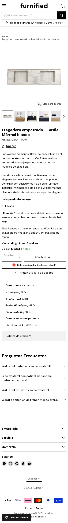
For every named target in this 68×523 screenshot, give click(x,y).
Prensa (40, 508)
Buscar (28, 508)
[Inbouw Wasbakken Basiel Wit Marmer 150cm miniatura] (44, 116)
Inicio (5, 36)
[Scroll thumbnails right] (63, 116)
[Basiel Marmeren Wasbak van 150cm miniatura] (19, 116)
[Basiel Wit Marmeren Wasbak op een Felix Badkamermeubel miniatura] (31, 116)
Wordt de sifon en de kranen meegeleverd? (30, 400)
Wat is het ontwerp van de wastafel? (26, 390)
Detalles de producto (18, 336)
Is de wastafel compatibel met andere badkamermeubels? (27, 378)
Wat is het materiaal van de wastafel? (26, 366)
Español (32, 478)
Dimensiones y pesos (20, 285)
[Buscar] (61, 15)
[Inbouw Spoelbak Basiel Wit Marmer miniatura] (7, 116)
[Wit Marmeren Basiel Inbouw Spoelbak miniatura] (56, 116)
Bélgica (32, 487)
